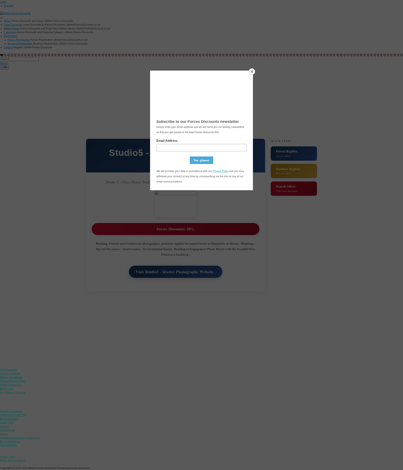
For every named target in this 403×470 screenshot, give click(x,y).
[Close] (252, 71)
